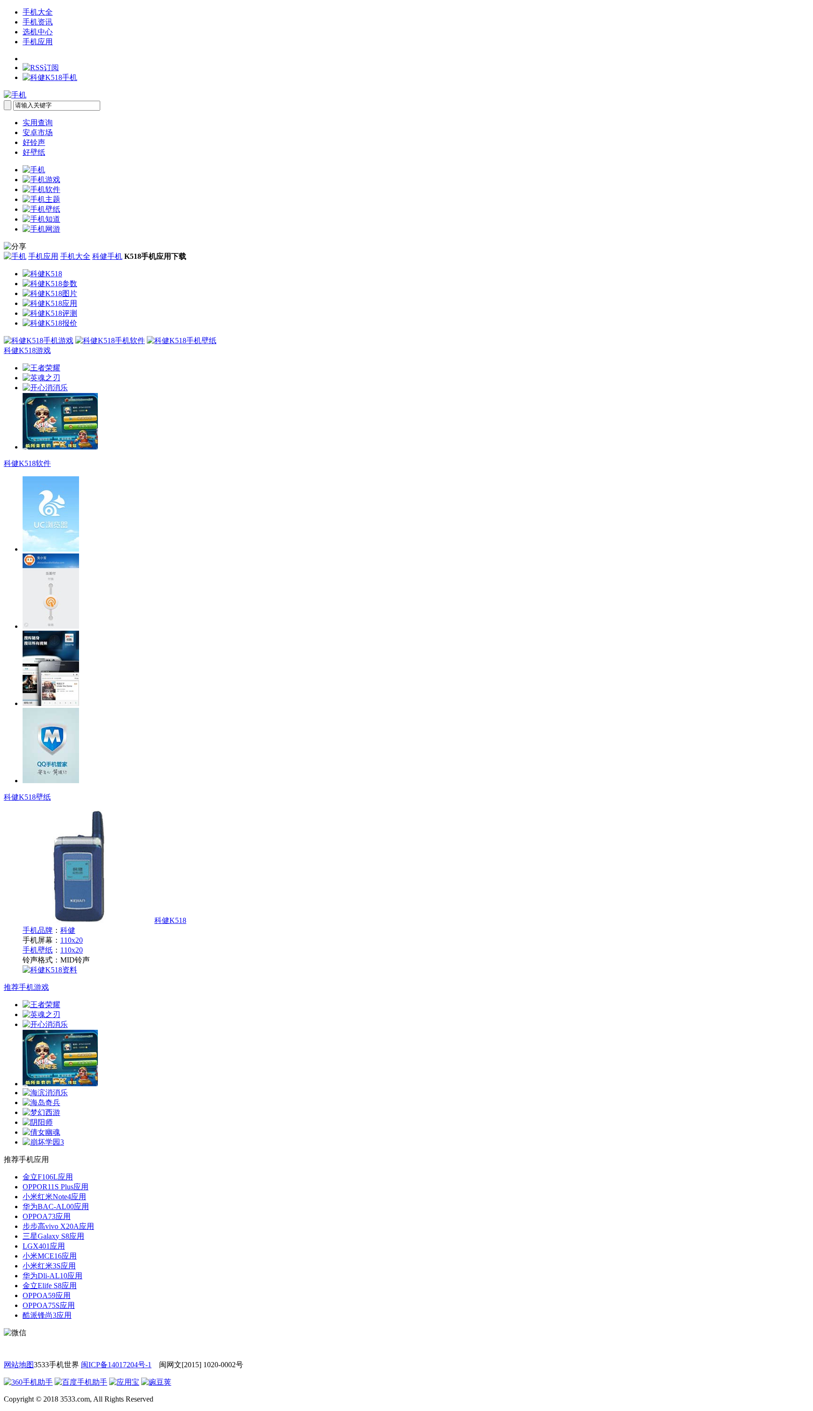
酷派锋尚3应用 (47, 1315)
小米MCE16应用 (50, 1256)
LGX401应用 (44, 1246)
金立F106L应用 (48, 1177)
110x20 (71, 940)
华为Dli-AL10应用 (52, 1276)
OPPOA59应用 (47, 1295)
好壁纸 (34, 152)
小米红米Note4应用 (54, 1197)
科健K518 (170, 920)
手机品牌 (38, 930)
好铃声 (34, 142)
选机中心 (38, 32)
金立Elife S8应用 (50, 1286)
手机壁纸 (38, 950)
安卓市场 (38, 132)
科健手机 (107, 256)
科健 (67, 930)
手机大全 (38, 12)
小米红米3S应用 (49, 1266)
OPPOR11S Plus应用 (55, 1187)
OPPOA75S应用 (49, 1305)
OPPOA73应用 (47, 1216)
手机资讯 (38, 22)
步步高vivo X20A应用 (58, 1226)
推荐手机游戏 (26, 987)
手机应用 (38, 42)
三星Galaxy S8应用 (53, 1236)
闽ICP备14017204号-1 (116, 1365)
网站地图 (19, 1365)
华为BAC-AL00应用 (56, 1207)
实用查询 (38, 123)
